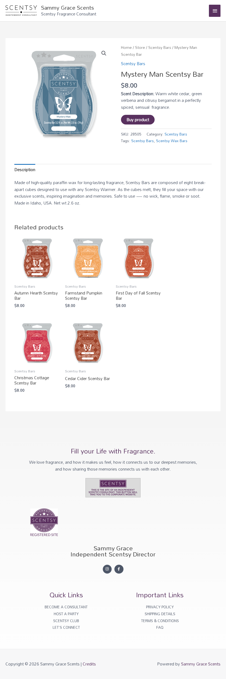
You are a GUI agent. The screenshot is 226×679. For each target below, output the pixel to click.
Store (140, 47)
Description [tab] (24, 169)
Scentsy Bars (159, 47)
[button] (104, 53)
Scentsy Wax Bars (171, 140)
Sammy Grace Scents (67, 7)
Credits (89, 664)
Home (126, 47)
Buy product (138, 119)
